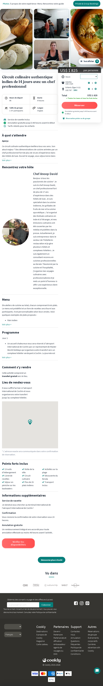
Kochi (19, 68)
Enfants (72, 88)
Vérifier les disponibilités (18, 543)
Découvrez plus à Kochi (51, 560)
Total (64, 95)
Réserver (79, 105)
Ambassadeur (59, 644)
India (12, 68)
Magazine (40, 641)
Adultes (69, 83)
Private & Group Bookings (86, 3)
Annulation (75, 637)
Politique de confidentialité (46, 612)
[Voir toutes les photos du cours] (16, 39)
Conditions (75, 654)
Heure (67, 77)
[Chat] (97, 670)
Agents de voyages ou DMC (58, 650)
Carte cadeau (42, 644)
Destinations (41, 631)
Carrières (92, 644)
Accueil (5, 68)
